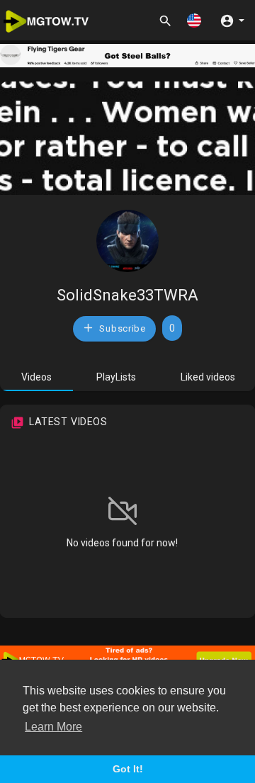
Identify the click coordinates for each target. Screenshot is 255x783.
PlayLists (116, 377)
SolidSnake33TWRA (127, 295)
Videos (36, 377)
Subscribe (121, 328)
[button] (194, 20)
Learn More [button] (53, 727)
